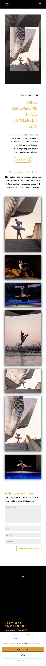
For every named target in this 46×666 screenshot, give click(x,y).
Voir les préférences (23, 661)
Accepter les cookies (23, 649)
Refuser (23, 655)
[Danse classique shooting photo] (23, 252)
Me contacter (23, 159)
